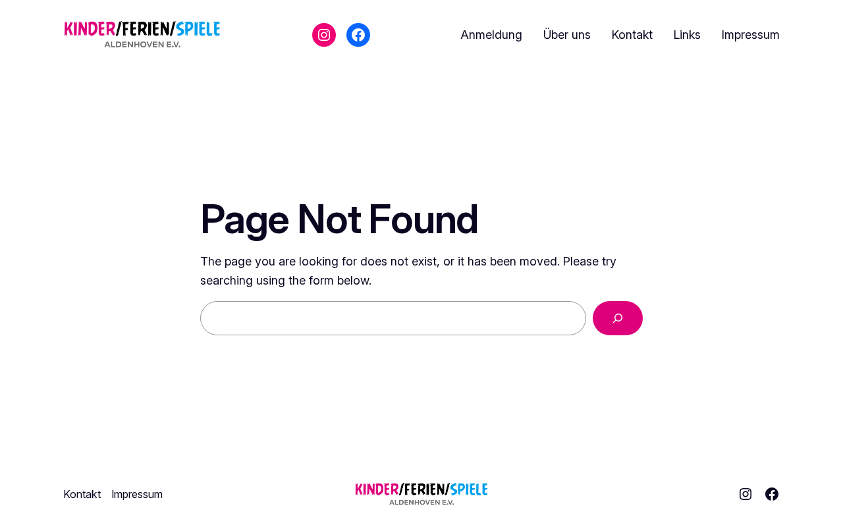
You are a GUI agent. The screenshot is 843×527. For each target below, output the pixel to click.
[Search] (618, 318)
